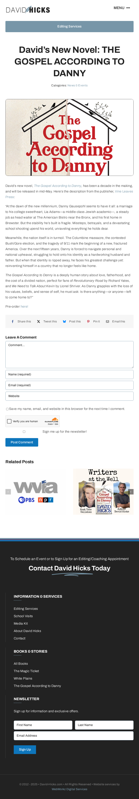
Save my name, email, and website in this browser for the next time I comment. (67, 409)
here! (24, 306)
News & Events (78, 85)
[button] (8, 491)
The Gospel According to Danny (57, 186)
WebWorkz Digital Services (69, 789)
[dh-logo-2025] (28, 5)
